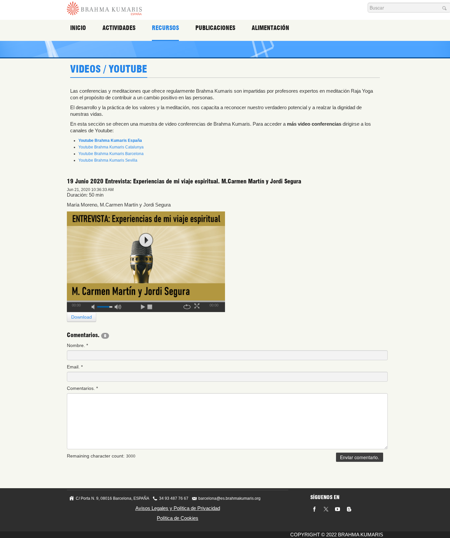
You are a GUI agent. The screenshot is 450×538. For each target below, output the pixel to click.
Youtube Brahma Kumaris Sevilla (107, 160)
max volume (118, 305)
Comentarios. (82, 388)
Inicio (78, 27)
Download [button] (81, 317)
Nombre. (77, 345)
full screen (197, 305)
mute (95, 305)
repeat (187, 305)
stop (150, 305)
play (146, 240)
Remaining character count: (96, 456)
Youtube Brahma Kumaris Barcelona (111, 153)
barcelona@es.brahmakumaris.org (229, 498)
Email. (75, 366)
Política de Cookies (177, 518)
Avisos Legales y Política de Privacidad (177, 508)
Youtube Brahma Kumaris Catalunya (111, 147)
